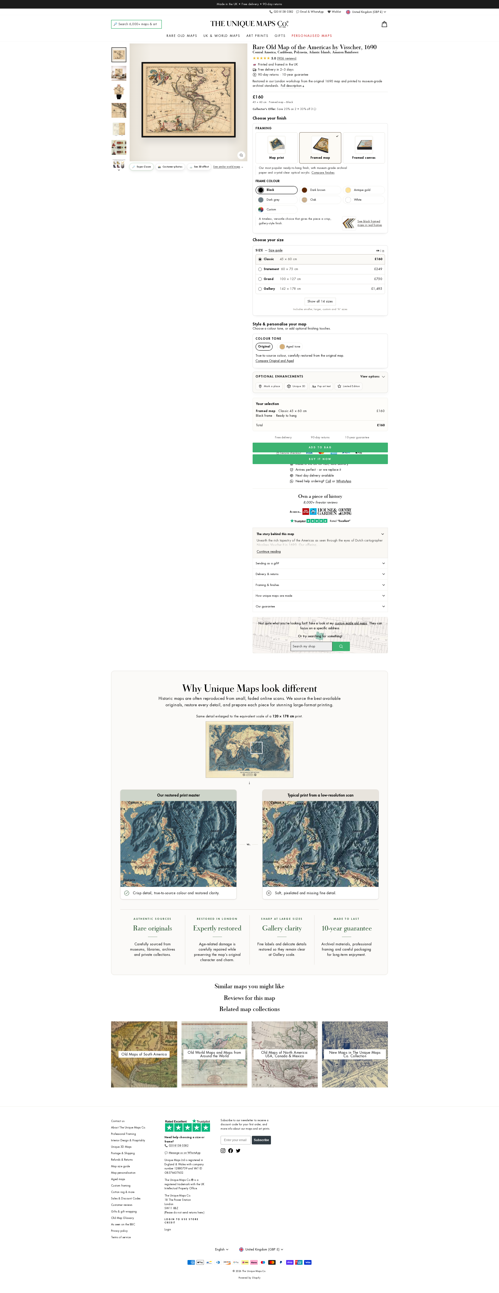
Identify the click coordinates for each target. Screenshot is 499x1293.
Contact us (117, 1121)
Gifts (280, 35)
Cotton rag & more (122, 1192)
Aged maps (118, 1179)
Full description (291, 85)
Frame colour (268, 181)
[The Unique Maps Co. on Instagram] (223, 1150)
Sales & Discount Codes (126, 1198)
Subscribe (261, 1140)
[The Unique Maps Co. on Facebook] (230, 1150)
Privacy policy (119, 1231)
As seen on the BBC (123, 1224)
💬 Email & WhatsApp (310, 12)
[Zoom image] (241, 155)
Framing (264, 128)
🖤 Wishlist (334, 12)
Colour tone (268, 338)
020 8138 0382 (178, 1145)
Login (168, 1229)
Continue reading (269, 551)
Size (320, 250)
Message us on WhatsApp (185, 1153)
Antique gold (362, 190)
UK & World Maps (222, 35)
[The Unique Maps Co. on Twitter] (238, 1150)
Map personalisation (123, 1173)
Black (270, 190)
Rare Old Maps (182, 35)
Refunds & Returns (122, 1159)
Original (264, 346)
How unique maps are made (274, 595)
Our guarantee (265, 606)
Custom (271, 209)
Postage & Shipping (123, 1153)
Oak (313, 199)
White (357, 199)
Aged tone (293, 346)
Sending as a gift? (267, 563)
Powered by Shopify (249, 1278)
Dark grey (273, 199)
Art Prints (257, 35)
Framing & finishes (267, 585)
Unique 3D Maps (121, 1147)
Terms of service (121, 1237)
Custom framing (121, 1185)
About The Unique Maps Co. (128, 1127)
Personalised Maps (312, 35)
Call (328, 481)
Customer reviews (121, 1205)
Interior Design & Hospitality (128, 1140)
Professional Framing (123, 1134)
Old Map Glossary (122, 1218)
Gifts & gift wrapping (124, 1211)
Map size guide (120, 1166)
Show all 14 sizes (320, 301)
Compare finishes (322, 172)
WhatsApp (343, 481)
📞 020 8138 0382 (281, 12)
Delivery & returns (267, 574)
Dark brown (317, 190)
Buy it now (320, 459)
